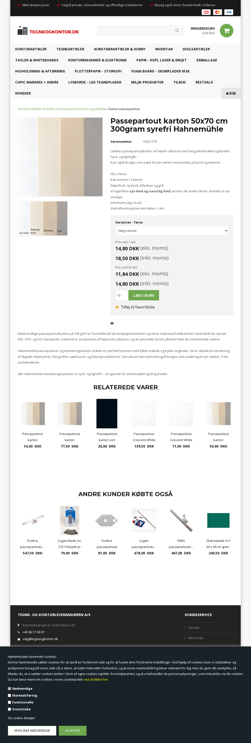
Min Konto (195, 638)
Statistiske (21, 709)
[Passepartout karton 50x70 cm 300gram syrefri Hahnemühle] (60, 156)
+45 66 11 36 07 (33, 632)
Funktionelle (22, 702)
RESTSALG (204, 82)
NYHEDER (23, 93)
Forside (194, 627)
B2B (232, 93)
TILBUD (179, 82)
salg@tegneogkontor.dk (40, 639)
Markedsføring (24, 695)
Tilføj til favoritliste (137, 307)
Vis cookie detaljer (21, 718)
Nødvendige (22, 688)
